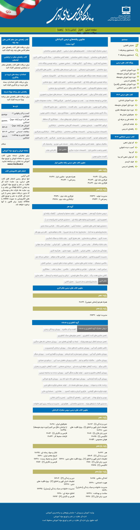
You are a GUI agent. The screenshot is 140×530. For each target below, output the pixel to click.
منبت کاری (103, 238)
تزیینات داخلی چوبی (48, 113)
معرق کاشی (69, 281)
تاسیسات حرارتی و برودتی (97, 131)
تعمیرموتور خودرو (100, 137)
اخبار (80, 30)
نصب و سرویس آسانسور (74, 100)
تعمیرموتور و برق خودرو (66, 137)
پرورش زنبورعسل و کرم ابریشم (76, 354)
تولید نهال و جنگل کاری (73, 372)
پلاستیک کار (47, 144)
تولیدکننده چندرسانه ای (66, 75)
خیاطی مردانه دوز (42, 256)
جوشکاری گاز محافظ (50, 119)
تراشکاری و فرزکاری (42, 131)
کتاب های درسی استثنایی (126, 87)
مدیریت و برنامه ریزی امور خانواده (46, 403)
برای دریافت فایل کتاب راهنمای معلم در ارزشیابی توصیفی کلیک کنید (15, 66)
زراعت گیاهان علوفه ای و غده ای (85, 366)
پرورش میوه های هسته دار (78, 385)
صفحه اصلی (91, 30)
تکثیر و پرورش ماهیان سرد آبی (65, 360)
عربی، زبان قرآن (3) (99, 496)
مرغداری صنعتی (65, 366)
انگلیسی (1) (102, 436)
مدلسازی (63, 106)
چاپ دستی (86, 244)
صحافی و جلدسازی (89, 238)
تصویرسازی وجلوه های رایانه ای (83, 219)
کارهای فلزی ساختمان (99, 57)
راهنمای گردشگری (73, 397)
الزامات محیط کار (60, 436)
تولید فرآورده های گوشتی (97, 391)
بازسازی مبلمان (86, 125)
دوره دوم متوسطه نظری (124, 109)
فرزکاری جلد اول (101, 179)
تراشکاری (52, 125)
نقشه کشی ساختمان (61, 57)
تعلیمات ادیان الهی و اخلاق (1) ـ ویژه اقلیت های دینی (88, 429)
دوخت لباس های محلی (84, 263)
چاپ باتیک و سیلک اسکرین (56, 238)
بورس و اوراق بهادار (99, 397)
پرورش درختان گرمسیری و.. (54, 347)
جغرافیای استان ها (127, 114)
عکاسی (65, 269)
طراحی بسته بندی (47, 225)
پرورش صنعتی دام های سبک (78, 347)
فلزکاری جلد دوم (100, 182)
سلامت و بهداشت (100, 493)
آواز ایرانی (56, 244)
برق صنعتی (47, 82)
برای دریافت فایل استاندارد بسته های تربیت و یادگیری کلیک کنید (15, 83)
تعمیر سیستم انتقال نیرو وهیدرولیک (93, 341)
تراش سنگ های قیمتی (79, 275)
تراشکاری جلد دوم (66, 199)
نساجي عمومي (64, 63)
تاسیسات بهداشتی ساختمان (74, 131)
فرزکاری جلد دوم (67, 196)
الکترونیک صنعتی (49, 75)
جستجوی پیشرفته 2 (126, 54)
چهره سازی (67, 250)
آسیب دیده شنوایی (126, 147)
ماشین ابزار (63, 149)
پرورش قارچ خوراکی (50, 378)
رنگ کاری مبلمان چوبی (98, 113)
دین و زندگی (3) (67, 478)
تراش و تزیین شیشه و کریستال (56, 275)
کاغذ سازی (76, 244)
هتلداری (58, 391)
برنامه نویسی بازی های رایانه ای (95, 82)
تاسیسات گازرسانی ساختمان (68, 125)
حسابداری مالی (47, 391)
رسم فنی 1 (71, 179)
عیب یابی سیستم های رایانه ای (65, 69)
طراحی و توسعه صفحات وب (96, 100)
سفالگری (46, 269)
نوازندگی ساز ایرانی (100, 250)
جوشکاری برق (63, 113)
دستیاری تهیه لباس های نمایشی (95, 225)
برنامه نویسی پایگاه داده (48, 63)
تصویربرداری (102, 219)
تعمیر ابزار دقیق (59, 82)
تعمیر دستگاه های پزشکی (76, 88)
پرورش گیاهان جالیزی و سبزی (96, 372)
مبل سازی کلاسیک (50, 106)
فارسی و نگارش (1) (59, 433)
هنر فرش (92, 269)
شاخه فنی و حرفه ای (126, 119)
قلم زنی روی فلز (40, 232)
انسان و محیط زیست (48, 458)
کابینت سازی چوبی (84, 137)
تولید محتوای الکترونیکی (97, 88)
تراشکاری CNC (56, 131)
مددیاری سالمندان (77, 403)
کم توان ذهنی (128, 142)
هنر (106, 452)
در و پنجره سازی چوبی (98, 119)
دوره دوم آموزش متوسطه (126, 77)
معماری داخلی (81, 213)
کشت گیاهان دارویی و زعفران (45, 366)
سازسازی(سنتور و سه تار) (97, 232)
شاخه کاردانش (128, 124)
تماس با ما (71, 30)
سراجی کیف (102, 269)
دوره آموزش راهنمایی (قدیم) (125, 84)
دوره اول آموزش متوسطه (126, 73)
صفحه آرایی (76, 225)
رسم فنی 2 (103, 199)
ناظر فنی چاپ (51, 150)
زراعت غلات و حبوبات (99, 385)
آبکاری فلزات (76, 63)
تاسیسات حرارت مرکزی (77, 150)
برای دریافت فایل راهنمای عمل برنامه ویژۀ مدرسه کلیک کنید (15, 98)
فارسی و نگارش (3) (66, 496)
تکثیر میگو (103, 366)
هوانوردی (64, 403)
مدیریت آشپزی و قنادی (98, 256)
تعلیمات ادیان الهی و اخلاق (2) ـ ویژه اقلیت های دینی (86, 458)
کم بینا (131, 152)
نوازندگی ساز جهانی (43, 244)
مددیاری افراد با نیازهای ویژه (96, 403)
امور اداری (86, 397)
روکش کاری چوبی (100, 106)
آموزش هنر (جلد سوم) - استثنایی (20, 127)
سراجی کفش (46, 263)
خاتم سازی (39, 275)
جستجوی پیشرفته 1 (126, 50)
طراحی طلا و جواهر (58, 256)
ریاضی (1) (103, 176)
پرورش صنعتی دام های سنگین (45, 341)
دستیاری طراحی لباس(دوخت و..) (57, 219)
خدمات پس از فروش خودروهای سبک (74, 119)
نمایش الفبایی (128, 45)
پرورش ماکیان (101, 360)
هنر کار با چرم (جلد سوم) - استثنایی (19, 121)
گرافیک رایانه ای (49, 213)
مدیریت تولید (102, 196)
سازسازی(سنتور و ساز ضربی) (86, 281)
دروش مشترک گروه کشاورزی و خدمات (92, 328)
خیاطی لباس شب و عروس (77, 256)
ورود (79, 33)
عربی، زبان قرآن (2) (99, 461)
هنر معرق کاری (74, 238)
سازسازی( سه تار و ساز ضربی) (75, 232)
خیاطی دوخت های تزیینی (63, 263)
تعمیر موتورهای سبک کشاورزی (69, 335)
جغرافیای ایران (61, 424)
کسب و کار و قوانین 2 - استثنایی (20, 115)
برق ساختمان (102, 69)
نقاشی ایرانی (85, 250)
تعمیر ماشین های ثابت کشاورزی (95, 335)
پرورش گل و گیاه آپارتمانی (97, 378)
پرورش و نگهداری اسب (54, 354)
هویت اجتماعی (101, 482)
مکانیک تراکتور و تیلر (86, 360)
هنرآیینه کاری (55, 250)
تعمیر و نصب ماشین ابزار (97, 150)
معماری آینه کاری (100, 63)
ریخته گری (88, 63)
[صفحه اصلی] (119, 12)
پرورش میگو (38, 354)
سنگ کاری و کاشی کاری (42, 57)
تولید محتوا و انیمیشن (66, 213)
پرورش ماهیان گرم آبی (98, 354)
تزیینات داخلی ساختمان (80, 57)
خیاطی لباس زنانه (62, 225)
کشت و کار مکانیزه (69, 329)
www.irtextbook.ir (15, 164)
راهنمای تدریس (130, 80)
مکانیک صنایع (101, 144)
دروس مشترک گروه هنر (98, 213)
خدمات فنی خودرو (61, 144)
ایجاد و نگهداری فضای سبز (68, 341)
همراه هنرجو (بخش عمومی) (96, 302)
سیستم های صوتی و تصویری (51, 94)
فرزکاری (52, 137)
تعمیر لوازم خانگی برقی (98, 94)
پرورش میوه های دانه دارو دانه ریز (72, 378)
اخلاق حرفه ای (68, 493)
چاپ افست (72, 106)
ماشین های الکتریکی (43, 69)
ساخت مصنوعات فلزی (43, 100)
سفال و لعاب (56, 269)
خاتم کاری (103, 281)
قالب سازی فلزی (41, 137)
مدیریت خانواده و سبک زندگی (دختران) (91, 487)
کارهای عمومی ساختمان (52, 50)
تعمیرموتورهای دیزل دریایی (74, 50)
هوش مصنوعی (101, 439)
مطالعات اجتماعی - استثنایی (18, 131)
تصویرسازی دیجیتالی (87, 69)
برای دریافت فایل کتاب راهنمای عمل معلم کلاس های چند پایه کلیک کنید (15, 49)
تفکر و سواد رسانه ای (49, 452)
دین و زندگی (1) (100, 424)
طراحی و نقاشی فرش (79, 269)
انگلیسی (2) (102, 465)
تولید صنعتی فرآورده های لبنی (55, 385)
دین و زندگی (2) (100, 455)
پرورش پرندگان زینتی (52, 329)
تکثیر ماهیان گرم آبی (99, 347)
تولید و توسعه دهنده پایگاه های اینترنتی (92, 75)
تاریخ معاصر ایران (50, 455)
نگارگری (75, 250)
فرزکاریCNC (58, 100)
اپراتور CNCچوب (100, 125)
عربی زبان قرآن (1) (100, 433)
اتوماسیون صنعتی (74, 82)
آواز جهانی (66, 244)
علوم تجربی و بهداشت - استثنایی (20, 136)
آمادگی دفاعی (102, 478)
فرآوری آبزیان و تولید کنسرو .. (75, 391)
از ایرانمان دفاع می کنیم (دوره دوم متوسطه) (50, 427)
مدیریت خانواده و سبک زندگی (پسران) (59, 488)
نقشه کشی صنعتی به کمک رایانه (82, 144)
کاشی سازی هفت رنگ (98, 275)
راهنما (60, 30)
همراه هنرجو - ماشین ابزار (65, 176)
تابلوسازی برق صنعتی (57, 88)
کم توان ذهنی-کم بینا (126, 156)
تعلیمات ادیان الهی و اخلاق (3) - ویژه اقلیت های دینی (55, 483)
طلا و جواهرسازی (55, 232)
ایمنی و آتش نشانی (57, 397)
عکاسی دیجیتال (101, 263)
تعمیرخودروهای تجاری (79, 113)
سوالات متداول (90, 33)
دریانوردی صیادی (45, 360)
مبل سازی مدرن (85, 106)
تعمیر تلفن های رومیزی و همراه (75, 94)
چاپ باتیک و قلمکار (100, 244)
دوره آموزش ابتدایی (128, 70)
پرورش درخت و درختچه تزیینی (51, 372)
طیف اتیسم (129, 161)
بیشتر (3, 143)
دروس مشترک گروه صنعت (97, 50)
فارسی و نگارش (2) (49, 461)
